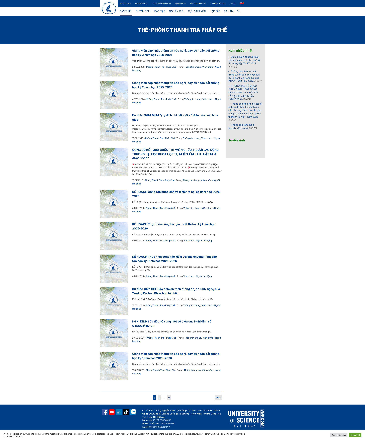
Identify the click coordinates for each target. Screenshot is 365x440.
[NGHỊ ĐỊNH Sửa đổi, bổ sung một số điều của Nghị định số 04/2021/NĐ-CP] (114, 333)
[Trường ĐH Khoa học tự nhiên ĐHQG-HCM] (105, 412)
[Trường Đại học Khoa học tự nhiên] (119, 412)
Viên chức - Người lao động (197, 240)
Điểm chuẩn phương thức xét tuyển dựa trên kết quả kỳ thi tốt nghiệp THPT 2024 (244, 60)
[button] (238, 11)
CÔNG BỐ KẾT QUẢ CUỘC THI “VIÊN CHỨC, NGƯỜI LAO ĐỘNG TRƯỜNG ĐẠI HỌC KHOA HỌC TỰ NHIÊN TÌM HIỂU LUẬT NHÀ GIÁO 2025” (175, 154)
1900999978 (168, 423)
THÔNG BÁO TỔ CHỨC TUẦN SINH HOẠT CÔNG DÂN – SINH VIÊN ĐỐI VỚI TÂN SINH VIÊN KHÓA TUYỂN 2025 (243, 92)
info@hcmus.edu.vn (159, 426)
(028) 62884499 (162, 420)
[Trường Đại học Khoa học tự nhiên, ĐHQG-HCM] (112, 412)
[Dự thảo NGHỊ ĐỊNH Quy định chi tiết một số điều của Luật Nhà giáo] (114, 127)
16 (169, 397)
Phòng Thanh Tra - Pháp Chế (161, 67)
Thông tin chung (192, 67)
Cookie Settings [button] (339, 435)
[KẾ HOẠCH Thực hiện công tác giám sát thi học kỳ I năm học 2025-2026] (114, 236)
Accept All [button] (355, 435)
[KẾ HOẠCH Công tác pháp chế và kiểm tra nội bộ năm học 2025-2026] (114, 204)
